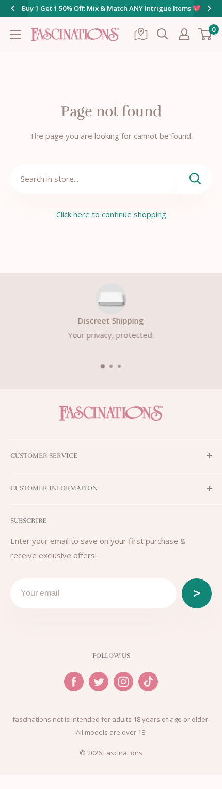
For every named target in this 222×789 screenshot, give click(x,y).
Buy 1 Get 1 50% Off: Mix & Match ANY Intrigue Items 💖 (111, 8)
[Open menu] (15, 34)
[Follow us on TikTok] (148, 681)
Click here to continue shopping (111, 214)
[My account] (184, 34)
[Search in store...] (195, 179)
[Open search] (162, 34)
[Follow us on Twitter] (98, 681)
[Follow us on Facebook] (74, 681)
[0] (205, 34)
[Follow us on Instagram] (123, 681)
